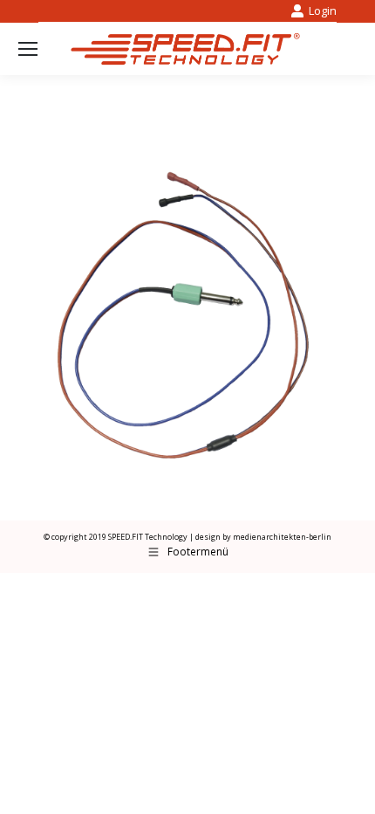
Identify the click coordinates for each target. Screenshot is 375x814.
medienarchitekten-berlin (282, 536)
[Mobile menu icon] (27, 48)
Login (323, 10)
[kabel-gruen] (187, 306)
